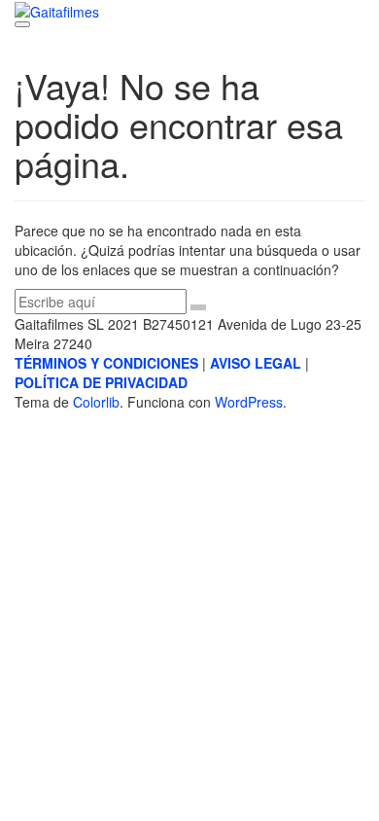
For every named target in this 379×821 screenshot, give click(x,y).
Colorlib (96, 401)
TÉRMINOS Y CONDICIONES (106, 363)
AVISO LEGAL (255, 363)
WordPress (249, 401)
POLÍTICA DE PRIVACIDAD (101, 382)
